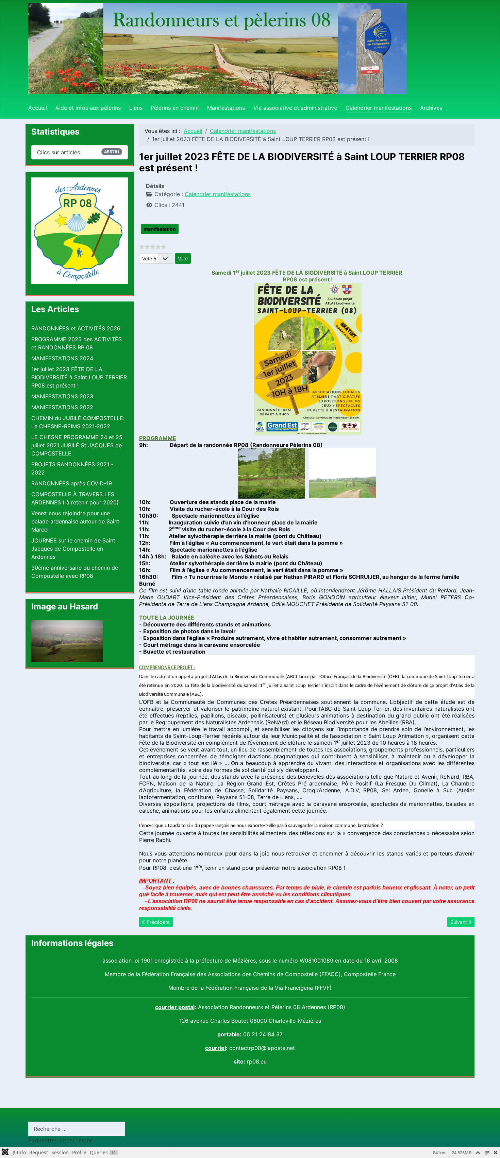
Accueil (37, 107)
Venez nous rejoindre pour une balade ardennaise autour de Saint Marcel (75, 521)
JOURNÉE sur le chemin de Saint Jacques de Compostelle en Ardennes (73, 548)
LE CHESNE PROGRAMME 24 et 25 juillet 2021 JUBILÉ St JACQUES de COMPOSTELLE (76, 445)
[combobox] (76, 1129)
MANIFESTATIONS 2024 (62, 358)
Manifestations (226, 107)
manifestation (160, 229)
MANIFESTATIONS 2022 (62, 407)
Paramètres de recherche (60, 1140)
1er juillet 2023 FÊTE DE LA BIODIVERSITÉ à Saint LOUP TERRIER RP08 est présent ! (79, 377)
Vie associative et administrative (295, 107)
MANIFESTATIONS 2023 (62, 396)
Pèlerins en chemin (175, 107)
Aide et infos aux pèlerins (88, 107)
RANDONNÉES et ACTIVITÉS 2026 (75, 328)
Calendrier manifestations (379, 107)
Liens (136, 107)
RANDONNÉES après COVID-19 (71, 483)
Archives (431, 107)
